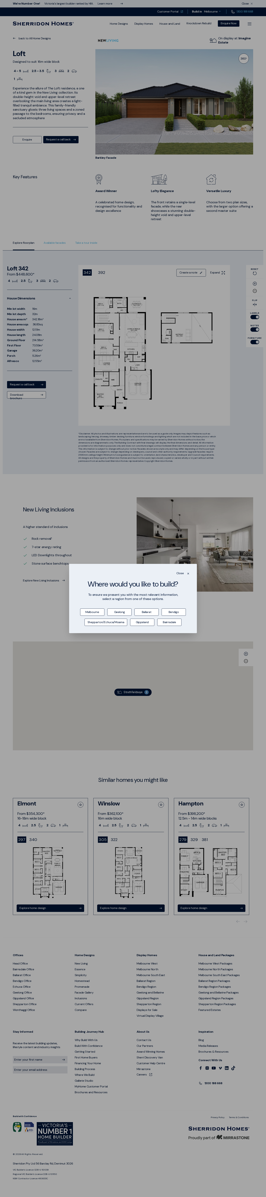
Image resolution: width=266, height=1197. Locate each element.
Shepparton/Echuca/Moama (106, 622)
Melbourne (92, 612)
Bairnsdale (169, 622)
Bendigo (174, 612)
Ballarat (146, 612)
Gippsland (142, 622)
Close (180, 573)
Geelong (119, 612)
